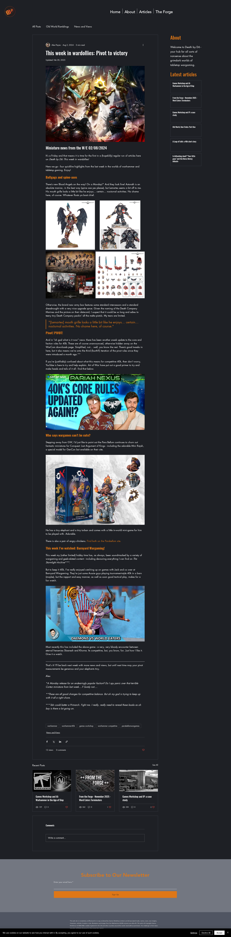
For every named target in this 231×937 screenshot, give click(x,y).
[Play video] (95, 402)
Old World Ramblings (57, 26)
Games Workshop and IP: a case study (137, 798)
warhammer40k (68, 726)
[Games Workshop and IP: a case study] (138, 781)
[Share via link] (66, 741)
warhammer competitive (107, 726)
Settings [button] (193, 932)
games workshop (86, 726)
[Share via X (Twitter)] (53, 741)
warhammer (52, 726)
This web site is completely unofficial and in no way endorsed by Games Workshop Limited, (97, 921)
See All (155, 765)
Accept (219, 932)
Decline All (206, 932)
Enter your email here (63, 882)
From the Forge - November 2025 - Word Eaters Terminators (95, 798)
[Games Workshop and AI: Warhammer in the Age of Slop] (51, 781)
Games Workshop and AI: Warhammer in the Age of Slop (50, 798)
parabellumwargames (130, 726)
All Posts (36, 26)
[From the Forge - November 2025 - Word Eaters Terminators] (95, 781)
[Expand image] (70, 225)
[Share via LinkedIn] (60, 741)
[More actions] (143, 45)
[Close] (227, 933)
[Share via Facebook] (47, 741)
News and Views (83, 26)
